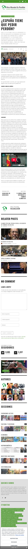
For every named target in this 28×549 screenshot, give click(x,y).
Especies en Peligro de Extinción (8, 526)
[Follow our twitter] (2, 352)
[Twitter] (22, 1)
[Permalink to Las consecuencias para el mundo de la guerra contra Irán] (17, 418)
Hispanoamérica (6, 445)
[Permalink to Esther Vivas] (10, 391)
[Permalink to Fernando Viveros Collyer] (16, 391)
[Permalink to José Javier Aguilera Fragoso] (22, 391)
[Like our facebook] (15, 352)
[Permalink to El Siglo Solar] (17, 471)
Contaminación (18, 514)
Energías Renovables (6, 525)
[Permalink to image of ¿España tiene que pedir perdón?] (14, 58)
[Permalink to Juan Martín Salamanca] (10, 397)
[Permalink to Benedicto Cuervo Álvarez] (4, 391)
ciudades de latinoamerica (17, 510)
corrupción (11, 516)
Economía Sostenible (6, 521)
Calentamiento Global (19, 509)
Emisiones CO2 (15, 523)
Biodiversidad (10, 509)
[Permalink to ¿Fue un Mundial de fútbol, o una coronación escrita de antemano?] (17, 428)
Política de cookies (19, 535)
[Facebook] (19, 1)
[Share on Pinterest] (26, 49)
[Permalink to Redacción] (4, 385)
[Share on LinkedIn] (23, 50)
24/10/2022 (11, 49)
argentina (3, 509)
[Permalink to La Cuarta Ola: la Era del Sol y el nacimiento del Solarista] (23, 471)
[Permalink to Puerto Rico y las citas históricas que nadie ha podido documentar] (23, 450)
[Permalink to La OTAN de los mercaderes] (23, 418)
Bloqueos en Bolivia (7, 242)
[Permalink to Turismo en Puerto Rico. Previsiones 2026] (23, 439)
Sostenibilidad (6, 467)
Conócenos (5, 371)
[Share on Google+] (23, 49)
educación (14, 521)
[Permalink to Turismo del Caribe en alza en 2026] (17, 439)
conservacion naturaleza (7, 514)
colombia (3, 512)
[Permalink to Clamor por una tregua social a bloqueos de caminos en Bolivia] (14, 234)
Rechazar (14, 542)
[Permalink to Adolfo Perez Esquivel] (16, 397)
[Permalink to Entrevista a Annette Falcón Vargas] (7, 460)
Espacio (13, 525)
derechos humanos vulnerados (8, 519)
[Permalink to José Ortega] (22, 397)
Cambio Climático (5, 510)
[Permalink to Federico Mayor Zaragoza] (16, 385)
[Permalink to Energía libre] (7, 471)
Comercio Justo (10, 512)
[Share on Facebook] (18, 49)
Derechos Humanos (13, 517)
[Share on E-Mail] (26, 50)
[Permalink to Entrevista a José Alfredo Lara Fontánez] (23, 460)
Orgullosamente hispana (8, 258)
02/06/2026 (10, 226)
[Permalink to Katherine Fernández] (4, 397)
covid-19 (17, 516)
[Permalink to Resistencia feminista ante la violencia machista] (7, 418)
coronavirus (4, 516)
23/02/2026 (10, 260)
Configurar (14, 545)
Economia (4, 435)
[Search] (3, 1)
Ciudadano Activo (7, 413)
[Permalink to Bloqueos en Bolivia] (14, 251)
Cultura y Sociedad (7, 424)
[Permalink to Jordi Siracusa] (10, 385)
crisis (21, 516)
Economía (19, 519)
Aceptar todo (14, 538)
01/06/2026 (14, 243)
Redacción (5, 226)
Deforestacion (4, 517)
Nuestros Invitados (8, 456)
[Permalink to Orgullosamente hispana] (14, 267)
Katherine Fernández (7, 243)
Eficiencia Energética (6, 523)
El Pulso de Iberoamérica (7, 16)
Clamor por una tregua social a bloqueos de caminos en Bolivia (13, 224)
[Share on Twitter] (21, 49)
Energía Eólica (23, 523)
